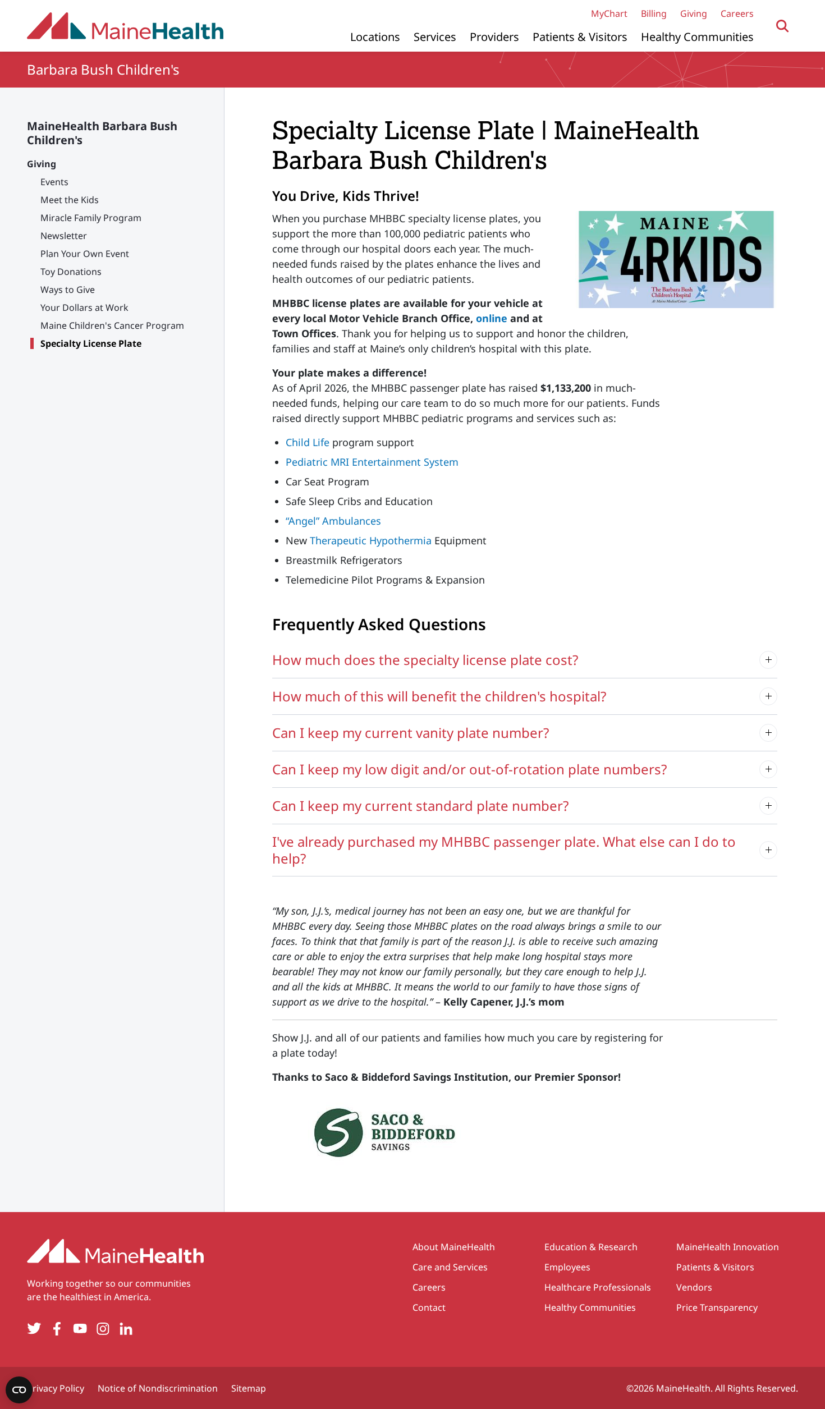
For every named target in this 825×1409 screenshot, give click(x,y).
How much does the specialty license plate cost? (425, 659)
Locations (375, 36)
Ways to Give (67, 289)
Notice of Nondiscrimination (158, 1388)
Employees (567, 1267)
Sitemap (248, 1388)
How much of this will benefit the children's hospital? (439, 696)
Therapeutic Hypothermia (371, 540)
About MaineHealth (453, 1247)
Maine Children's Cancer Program (112, 325)
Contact (429, 1307)
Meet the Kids (69, 200)
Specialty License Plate (90, 343)
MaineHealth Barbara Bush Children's (102, 133)
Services (435, 36)
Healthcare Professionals (597, 1287)
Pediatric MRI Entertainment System (372, 462)
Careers (737, 13)
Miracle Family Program (90, 218)
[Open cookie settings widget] (19, 1389)
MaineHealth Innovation (727, 1247)
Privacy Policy (55, 1388)
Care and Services (450, 1267)
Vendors (694, 1287)
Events (54, 182)
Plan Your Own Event (84, 253)
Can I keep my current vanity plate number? (410, 732)
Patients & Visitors (580, 36)
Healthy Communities (697, 36)
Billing (654, 13)
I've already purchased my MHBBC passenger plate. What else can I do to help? (504, 850)
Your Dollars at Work (84, 307)
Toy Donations (71, 271)
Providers (494, 36)
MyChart (609, 13)
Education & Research (591, 1247)
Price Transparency (717, 1307)
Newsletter (63, 236)
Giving (693, 13)
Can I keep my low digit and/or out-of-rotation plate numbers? (469, 769)
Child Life (307, 442)
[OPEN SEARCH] (782, 26)
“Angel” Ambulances (333, 520)
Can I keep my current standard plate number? (420, 805)
